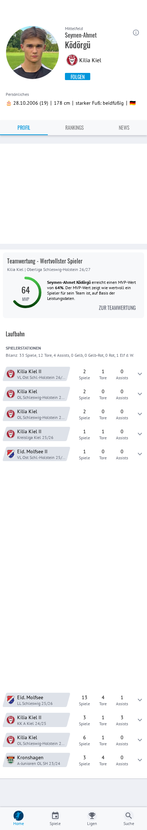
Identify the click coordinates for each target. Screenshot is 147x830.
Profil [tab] (23, 127)
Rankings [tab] (74, 127)
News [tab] (124, 127)
